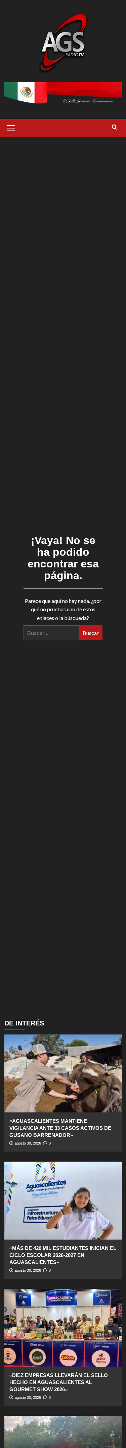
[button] (11, 127)
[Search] (114, 127)
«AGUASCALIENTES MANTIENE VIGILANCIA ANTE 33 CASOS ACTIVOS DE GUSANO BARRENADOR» (60, 1128)
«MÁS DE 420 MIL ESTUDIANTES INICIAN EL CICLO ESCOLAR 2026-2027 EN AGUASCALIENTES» (62, 1255)
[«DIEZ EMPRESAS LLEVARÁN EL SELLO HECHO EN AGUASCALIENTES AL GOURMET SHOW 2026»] (63, 1328)
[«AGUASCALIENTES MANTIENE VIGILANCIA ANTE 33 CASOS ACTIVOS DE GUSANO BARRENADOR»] (63, 1073)
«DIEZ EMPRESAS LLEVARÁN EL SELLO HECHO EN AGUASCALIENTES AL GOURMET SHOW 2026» (58, 1382)
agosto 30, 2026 (28, 1143)
